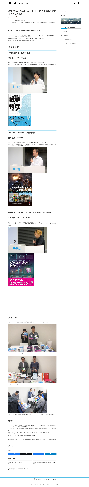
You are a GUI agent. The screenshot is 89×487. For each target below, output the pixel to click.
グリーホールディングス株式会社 (68, 43)
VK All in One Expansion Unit (53, 484)
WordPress (37, 484)
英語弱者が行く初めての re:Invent (15, 462)
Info (10, 450)
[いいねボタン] (10, 445)
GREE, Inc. (54, 479)
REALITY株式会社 (65, 35)
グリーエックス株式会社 (66, 39)
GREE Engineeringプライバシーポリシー (37, 479)
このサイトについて (46, 479)
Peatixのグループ (12, 439)
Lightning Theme (44, 484)
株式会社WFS (64, 31)
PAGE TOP (86, 471)
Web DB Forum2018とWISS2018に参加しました (18, 468)
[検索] (79, 11)
